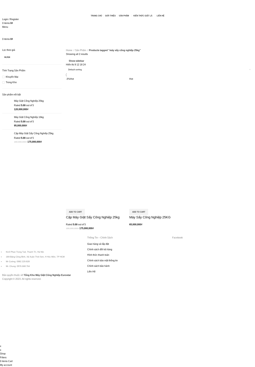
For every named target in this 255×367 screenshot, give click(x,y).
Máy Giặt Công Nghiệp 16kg (29, 117)
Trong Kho (11, 82)
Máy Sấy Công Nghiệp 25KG (150, 217)
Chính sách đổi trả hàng (99, 249)
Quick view (69, 205)
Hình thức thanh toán (98, 255)
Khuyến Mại (12, 77)
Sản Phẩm (81, 50)
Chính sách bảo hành (98, 266)
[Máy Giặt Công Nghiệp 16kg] (7, 121)
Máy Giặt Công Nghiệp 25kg (29, 101)
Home (69, 50)
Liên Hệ (91, 271)
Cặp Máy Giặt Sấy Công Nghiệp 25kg (33, 133)
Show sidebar (76, 61)
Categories (67, 45)
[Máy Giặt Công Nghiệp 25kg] (7, 105)
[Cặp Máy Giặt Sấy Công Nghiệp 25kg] (7, 137)
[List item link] (42, 254)
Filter (7, 57)
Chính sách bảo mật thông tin (102, 260)
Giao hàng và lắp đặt (98, 244)
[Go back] (6, 44)
